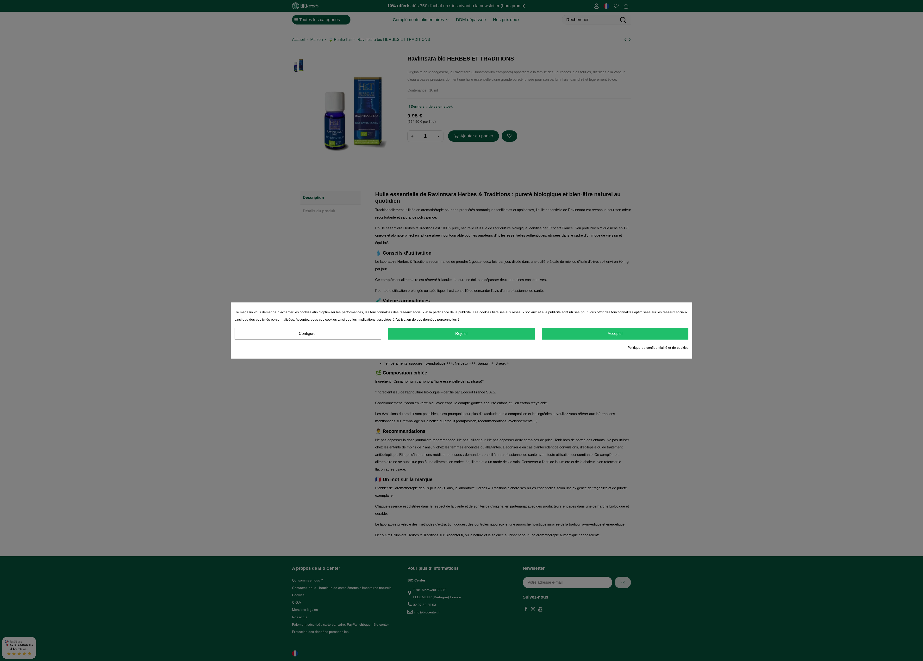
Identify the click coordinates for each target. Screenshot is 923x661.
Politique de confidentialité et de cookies (658, 347)
